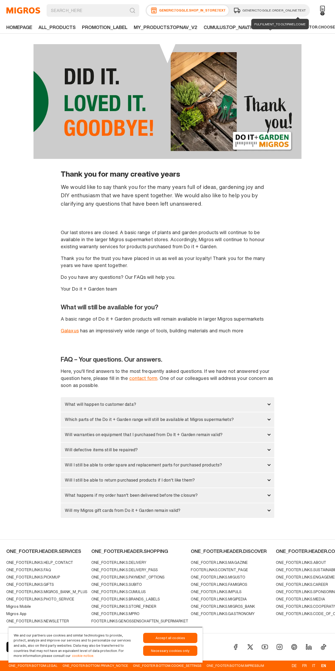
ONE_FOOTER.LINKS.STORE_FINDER (123, 606)
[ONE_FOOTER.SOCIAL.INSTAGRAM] (279, 647)
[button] (167, 404)
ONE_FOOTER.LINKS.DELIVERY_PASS (124, 569)
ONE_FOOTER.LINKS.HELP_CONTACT (39, 562)
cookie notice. (83, 655)
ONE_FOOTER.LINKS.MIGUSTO (218, 577)
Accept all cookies (170, 637)
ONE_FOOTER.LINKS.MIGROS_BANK (223, 606)
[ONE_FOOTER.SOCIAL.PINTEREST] (294, 647)
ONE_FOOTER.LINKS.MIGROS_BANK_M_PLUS (46, 591)
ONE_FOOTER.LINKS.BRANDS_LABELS (125, 599)
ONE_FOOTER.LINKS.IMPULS (216, 591)
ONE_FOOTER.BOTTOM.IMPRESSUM (235, 665)
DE (294, 665)
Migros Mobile (18, 606)
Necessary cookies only (170, 650)
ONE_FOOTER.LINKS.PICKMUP (33, 577)
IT (313, 665)
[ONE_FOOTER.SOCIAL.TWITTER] (250, 647)
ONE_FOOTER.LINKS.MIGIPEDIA (219, 599)
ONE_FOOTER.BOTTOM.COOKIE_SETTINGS (167, 665)
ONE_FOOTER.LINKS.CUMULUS (118, 591)
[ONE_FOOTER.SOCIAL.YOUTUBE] (265, 647)
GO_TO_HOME (23, 10)
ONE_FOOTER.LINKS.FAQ (28, 569)
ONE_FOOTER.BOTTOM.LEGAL (33, 665)
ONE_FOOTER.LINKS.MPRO (115, 613)
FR (304, 665)
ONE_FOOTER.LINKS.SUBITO (116, 584)
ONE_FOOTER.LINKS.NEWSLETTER (37, 621)
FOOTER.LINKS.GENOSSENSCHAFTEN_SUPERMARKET (139, 621)
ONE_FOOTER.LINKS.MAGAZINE (219, 562)
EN (323, 665)
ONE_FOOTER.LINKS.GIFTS (30, 584)
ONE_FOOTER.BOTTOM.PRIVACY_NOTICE (95, 665)
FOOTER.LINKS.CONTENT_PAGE (219, 569)
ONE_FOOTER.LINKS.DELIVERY (118, 562)
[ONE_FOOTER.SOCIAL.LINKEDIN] (309, 647)
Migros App (16, 613)
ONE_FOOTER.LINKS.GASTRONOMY (223, 613)
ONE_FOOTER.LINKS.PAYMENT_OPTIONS (128, 577)
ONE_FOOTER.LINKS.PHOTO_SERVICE (40, 599)
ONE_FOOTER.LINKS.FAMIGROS (219, 584)
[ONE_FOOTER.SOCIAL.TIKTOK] (323, 647)
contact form (143, 378)
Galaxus (70, 330)
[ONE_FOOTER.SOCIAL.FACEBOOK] (235, 647)
